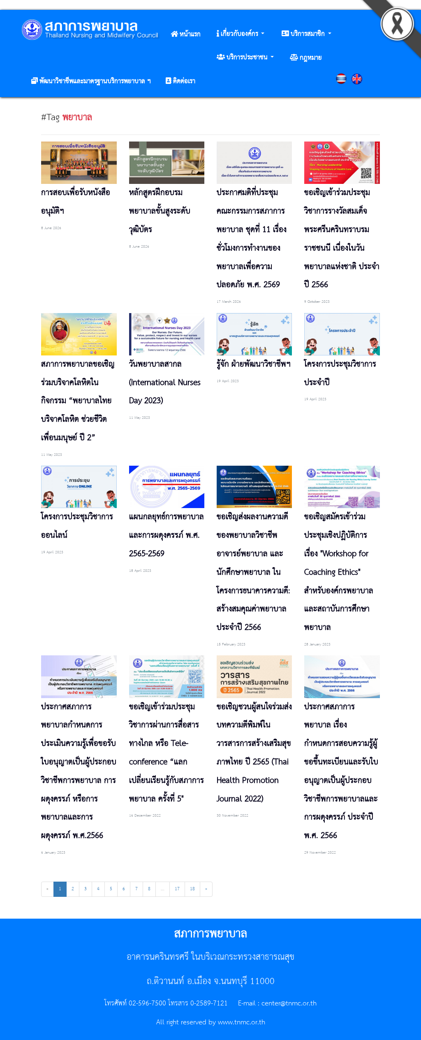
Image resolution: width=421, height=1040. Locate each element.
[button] (240, 34)
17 (177, 889)
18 (192, 889)
